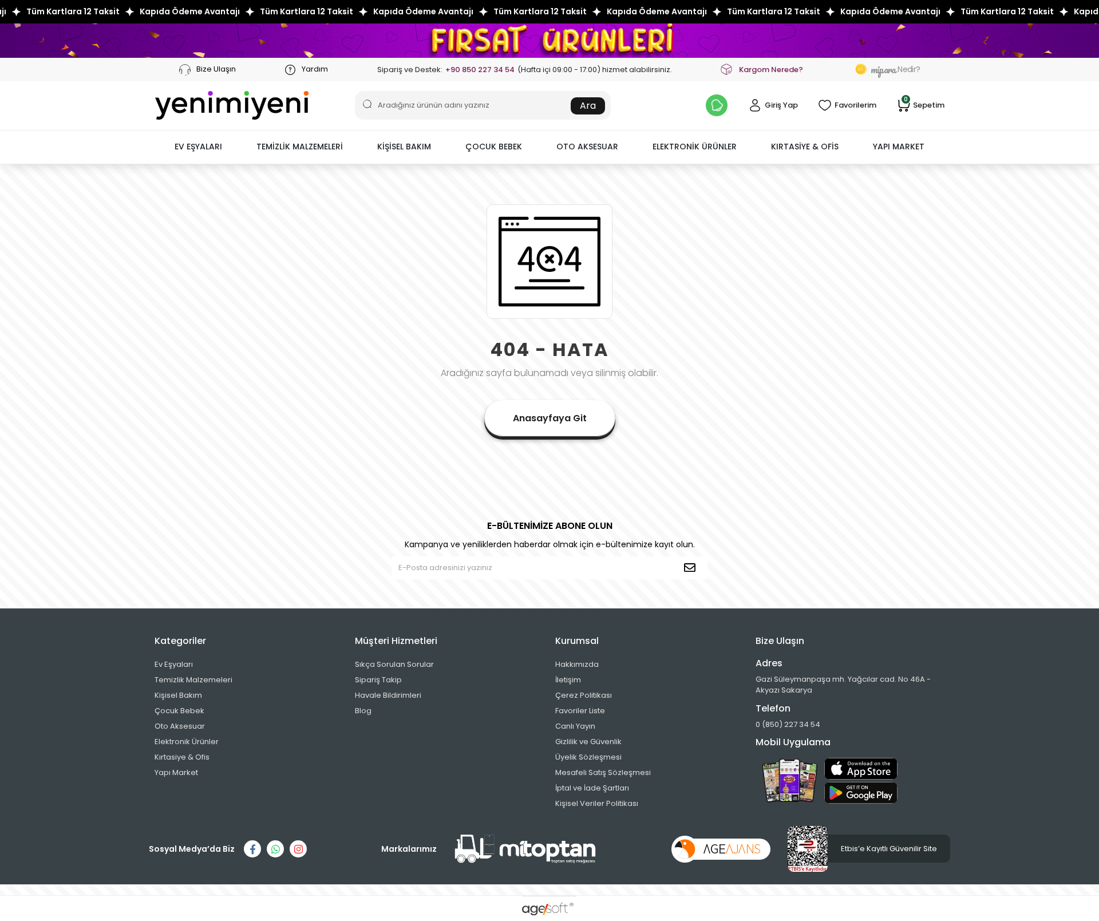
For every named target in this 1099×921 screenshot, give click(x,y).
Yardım (314, 69)
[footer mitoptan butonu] (525, 849)
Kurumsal (577, 640)
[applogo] (861, 769)
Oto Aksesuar (180, 726)
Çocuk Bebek (179, 710)
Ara (588, 105)
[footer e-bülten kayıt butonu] (692, 567)
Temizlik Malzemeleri (193, 679)
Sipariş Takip (378, 679)
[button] (198, 147)
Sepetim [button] (924, 104)
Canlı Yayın (575, 726)
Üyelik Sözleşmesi (588, 757)
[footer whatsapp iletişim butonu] (275, 848)
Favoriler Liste (580, 710)
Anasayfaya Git (550, 418)
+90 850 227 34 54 (480, 69)
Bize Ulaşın (215, 69)
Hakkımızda (577, 664)
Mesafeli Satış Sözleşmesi (603, 772)
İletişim (568, 679)
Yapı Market (176, 772)
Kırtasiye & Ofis (182, 757)
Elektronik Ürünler (187, 741)
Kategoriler (180, 640)
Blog (363, 710)
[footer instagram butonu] (298, 848)
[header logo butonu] (232, 105)
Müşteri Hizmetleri (396, 640)
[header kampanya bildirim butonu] (716, 105)
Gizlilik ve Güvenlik (588, 741)
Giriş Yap (781, 105)
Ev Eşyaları (174, 664)
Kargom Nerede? (771, 69)
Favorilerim (855, 105)
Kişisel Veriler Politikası (596, 803)
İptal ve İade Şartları (592, 787)
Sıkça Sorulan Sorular (394, 664)
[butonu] (549, 40)
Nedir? (895, 69)
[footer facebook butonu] (252, 848)
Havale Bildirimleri (388, 695)
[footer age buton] (720, 848)
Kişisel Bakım (178, 695)
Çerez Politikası (583, 695)
